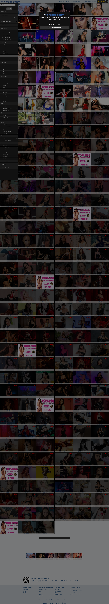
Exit (54, 21)
